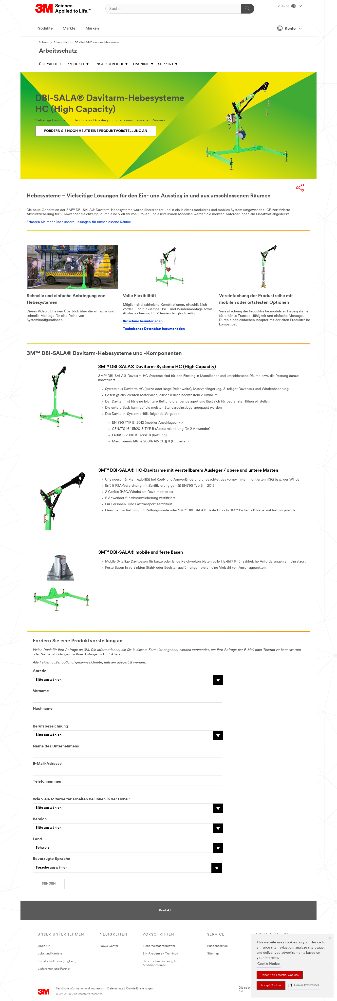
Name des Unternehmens (56, 746)
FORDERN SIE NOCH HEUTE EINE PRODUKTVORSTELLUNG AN (95, 131)
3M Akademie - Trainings (160, 953)
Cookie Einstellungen (139, 988)
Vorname (41, 691)
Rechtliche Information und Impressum (80, 988)
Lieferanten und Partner (54, 968)
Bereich (40, 819)
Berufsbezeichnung (50, 726)
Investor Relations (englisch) (57, 961)
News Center (109, 946)
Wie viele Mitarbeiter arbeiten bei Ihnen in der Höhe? (81, 799)
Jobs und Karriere (50, 953)
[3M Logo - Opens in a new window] (63, 9)
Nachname (43, 709)
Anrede (39, 671)
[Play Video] (72, 267)
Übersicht (48, 64)
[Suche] (247, 9)
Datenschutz (115, 988)
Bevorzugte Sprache (51, 859)
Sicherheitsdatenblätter (159, 946)
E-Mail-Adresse (47, 764)
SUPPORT (166, 64)
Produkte (45, 29)
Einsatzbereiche (109, 64)
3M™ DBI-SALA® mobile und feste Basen (140, 552)
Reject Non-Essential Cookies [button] (280, 975)
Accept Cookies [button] (271, 985)
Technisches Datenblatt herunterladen (154, 329)
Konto (290, 29)
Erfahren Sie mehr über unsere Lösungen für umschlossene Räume (79, 222)
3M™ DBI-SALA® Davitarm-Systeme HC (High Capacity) (157, 367)
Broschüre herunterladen (143, 321)
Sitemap (213, 953)
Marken (92, 29)
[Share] (300, 187)
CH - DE (284, 6)
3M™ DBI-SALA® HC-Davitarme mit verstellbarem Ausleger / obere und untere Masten (188, 470)
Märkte (69, 29)
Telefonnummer (47, 782)
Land (37, 839)
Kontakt (165, 910)
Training (141, 64)
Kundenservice (217, 946)
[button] (303, 985)
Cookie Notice (268, 964)
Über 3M (44, 946)
